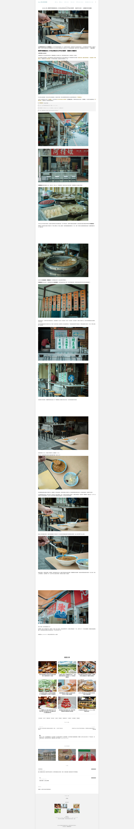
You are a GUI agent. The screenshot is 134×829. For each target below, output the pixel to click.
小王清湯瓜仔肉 (69, 99)
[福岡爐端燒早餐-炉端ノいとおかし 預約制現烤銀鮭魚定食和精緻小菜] (57, 806)
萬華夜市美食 (48, 718)
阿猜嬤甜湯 (78, 718)
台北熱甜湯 (69, 718)
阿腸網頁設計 (69, 826)
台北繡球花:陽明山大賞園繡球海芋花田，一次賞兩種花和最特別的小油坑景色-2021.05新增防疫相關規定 (67, 676)
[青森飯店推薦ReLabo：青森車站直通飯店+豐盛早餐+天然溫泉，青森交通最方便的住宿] (64, 806)
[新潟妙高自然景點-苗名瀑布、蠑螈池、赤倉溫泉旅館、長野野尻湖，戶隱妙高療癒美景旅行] (57, 811)
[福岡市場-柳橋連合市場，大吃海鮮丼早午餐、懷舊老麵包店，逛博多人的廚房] (76, 806)
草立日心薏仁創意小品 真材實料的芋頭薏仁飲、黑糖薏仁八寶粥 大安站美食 (87, 755)
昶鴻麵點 (49, 99)
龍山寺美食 (52, 718)
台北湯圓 (56, 718)
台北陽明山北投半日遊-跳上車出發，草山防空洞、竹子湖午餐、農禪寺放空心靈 (47, 755)
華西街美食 (60, 718)
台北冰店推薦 (40, 718)
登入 (43, 789)
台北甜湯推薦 (73, 718)
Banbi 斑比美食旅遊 (42, 2)
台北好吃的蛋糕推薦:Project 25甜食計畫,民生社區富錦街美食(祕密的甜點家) (67, 755)
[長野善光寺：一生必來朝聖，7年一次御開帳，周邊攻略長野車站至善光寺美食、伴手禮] (76, 811)
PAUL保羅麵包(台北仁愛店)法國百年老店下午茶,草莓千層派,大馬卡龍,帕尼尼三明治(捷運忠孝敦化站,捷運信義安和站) (47, 711)
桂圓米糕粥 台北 (65, 718)
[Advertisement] (67, 236)
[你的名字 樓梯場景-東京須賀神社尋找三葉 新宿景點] (70, 811)
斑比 (40, 735)
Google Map (46, 103)
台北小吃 (44, 718)
